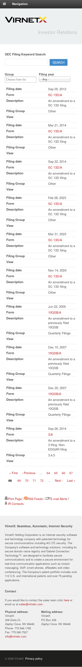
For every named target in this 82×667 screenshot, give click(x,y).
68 (10, 480)
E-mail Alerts (58, 499)
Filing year (46, 74)
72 (42, 480)
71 (34, 480)
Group (9, 74)
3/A (50, 434)
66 (63, 473)
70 (26, 480)
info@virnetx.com (15, 636)
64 (48, 473)
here (66, 600)
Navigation (20, 4)
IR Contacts (16, 504)
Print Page (15, 499)
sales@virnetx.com (31, 604)
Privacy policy (33, 658)
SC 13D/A (55, 95)
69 (19, 480)
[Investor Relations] (26, 20)
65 (56, 473)
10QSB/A (54, 312)
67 (71, 473)
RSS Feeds (35, 499)
